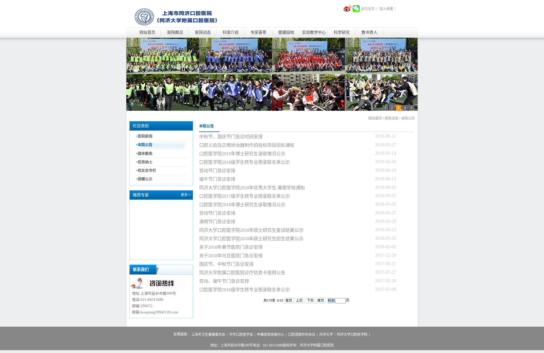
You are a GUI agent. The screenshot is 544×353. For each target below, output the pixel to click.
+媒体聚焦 (144, 153)
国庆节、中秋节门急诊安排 (226, 264)
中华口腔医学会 (241, 335)
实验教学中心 (314, 32)
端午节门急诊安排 (217, 179)
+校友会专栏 (146, 170)
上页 (299, 301)
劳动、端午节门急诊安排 (224, 281)
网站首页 (147, 32)
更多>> (186, 195)
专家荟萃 (258, 32)
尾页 (320, 301)
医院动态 (203, 32)
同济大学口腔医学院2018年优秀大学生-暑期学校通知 (252, 187)
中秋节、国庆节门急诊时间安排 (231, 136)
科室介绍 (231, 32)
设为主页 (368, 9)
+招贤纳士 (144, 162)
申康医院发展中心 (270, 335)
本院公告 (408, 118)
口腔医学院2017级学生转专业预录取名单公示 (244, 196)
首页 (288, 301)
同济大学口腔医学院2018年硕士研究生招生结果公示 (251, 238)
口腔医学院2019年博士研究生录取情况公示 (242, 153)
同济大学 (326, 335)
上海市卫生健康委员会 (208, 335)
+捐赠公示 (144, 179)
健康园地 (286, 32)
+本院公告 (144, 145)
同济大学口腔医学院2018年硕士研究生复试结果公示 (251, 230)
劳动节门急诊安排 (217, 170)
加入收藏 (386, 9)
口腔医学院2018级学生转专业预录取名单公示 (244, 162)
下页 (310, 301)
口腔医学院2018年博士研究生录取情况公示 (242, 204)
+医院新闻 (144, 136)
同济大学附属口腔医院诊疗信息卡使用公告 (242, 272)
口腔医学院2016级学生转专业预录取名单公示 (244, 289)
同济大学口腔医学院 (352, 335)
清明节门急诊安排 (217, 221)
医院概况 (175, 32)
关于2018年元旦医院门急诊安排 (231, 255)
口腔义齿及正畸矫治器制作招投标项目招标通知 (246, 145)
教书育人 (369, 32)
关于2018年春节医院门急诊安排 (231, 247)
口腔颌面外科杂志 (301, 335)
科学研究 (342, 32)
